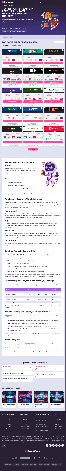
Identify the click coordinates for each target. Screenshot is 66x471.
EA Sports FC (25, 429)
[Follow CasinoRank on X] (53, 445)
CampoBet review (32, 103)
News (62, 2)
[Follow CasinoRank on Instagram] (49, 445)
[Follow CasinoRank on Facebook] (46, 445)
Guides (56, 2)
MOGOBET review (53, 84)
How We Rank (58, 426)
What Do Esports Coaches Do (41, 427)
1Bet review (32, 65)
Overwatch (25, 419)
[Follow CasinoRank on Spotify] (59, 445)
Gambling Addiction (46, 469)
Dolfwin (9, 426)
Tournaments (49, 2)
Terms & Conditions (10, 469)
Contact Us (58, 422)
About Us (58, 419)
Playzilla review (53, 103)
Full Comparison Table (16, 45)
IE (3, 445)
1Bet (9, 419)
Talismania (9, 429)
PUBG (25, 424)
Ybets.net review (53, 144)
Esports (41, 2)
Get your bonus (12, 62)
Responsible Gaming (33, 469)
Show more (32, 149)
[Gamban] (34, 458)
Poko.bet (9, 424)
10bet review (33, 84)
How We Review (58, 424)
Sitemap (56, 469)
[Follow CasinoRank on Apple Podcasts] (62, 445)
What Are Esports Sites (41, 418)
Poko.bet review (12, 103)
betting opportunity (30, 343)
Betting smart (8, 315)
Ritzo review (53, 123)
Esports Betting (33, 2)
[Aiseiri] (46, 458)
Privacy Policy (58, 429)
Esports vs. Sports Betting (42, 424)
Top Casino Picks (5, 45)
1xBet (9, 422)
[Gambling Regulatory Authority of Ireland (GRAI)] (14, 458)
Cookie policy (22, 469)
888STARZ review (12, 84)
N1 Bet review (12, 144)
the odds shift (51, 305)
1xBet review (12, 65)
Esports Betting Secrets (42, 430)
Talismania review (53, 65)
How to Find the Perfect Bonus (40, 421)
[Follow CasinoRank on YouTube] (56, 445)
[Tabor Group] (40, 458)
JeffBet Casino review (12, 123)
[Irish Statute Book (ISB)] (25, 458)
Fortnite (25, 422)
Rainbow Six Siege (25, 426)
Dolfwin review (33, 123)
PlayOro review (33, 144)
